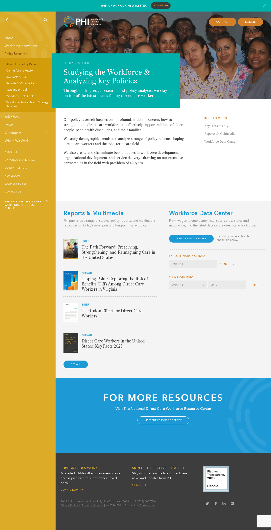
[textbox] (193, 264)
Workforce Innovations (21, 46)
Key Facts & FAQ (16, 77)
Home (9, 38)
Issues (9, 125)
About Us (11, 152)
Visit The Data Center (191, 239)
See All (76, 364)
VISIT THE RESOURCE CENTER (163, 420)
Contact (222, 22)
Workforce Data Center (21, 96)
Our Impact (13, 133)
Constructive (147, 505)
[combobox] (193, 264)
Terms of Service (92, 505)
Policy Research (16, 54)
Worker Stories (16, 184)
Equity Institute (16, 168)
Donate (250, 22)
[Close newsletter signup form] (264, 6)
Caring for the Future (19, 70)
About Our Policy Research (23, 64)
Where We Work (17, 141)
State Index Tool (16, 89)
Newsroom (12, 176)
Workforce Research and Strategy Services (27, 104)
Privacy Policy (69, 505)
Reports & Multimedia (20, 83)
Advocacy (12, 117)
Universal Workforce (20, 160)
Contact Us (13, 192)
